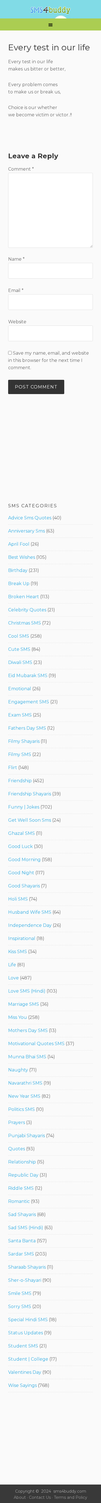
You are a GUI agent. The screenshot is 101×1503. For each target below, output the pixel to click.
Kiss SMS (17, 951)
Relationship (22, 1162)
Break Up (18, 583)
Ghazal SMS (21, 833)
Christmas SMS (24, 623)
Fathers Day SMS (27, 728)
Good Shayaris (24, 886)
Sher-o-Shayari (24, 1280)
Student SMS (23, 1346)
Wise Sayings (22, 1385)
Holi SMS (18, 899)
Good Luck (20, 846)
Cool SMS (18, 636)
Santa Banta (22, 1240)
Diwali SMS (20, 662)
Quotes (16, 1148)
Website (17, 321)
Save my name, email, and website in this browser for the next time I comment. (48, 360)
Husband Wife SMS (29, 912)
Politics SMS (21, 1109)
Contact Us (40, 1497)
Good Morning (24, 859)
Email (16, 290)
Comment (21, 169)
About (20, 1497)
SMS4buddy (50, 10)
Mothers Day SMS (28, 1030)
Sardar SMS (21, 1254)
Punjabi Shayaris (26, 1135)
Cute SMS (19, 649)
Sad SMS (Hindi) (25, 1227)
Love (13, 978)
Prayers (16, 1122)
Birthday (17, 570)
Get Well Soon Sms (29, 820)
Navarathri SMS (25, 1083)
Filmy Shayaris (24, 741)
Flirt (12, 767)
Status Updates (25, 1332)
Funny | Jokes (23, 807)
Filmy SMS (19, 754)
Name (16, 259)
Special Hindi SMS (28, 1319)
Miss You (17, 1017)
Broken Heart (23, 596)
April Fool (18, 544)
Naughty (18, 1070)
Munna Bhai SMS (27, 1056)
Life (12, 964)
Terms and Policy (70, 1497)
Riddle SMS (21, 1188)
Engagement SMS (28, 702)
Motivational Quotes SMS (36, 1043)
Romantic (19, 1201)
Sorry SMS (19, 1306)
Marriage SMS (23, 1004)
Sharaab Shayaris (27, 1267)
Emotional (19, 688)
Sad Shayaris (22, 1214)
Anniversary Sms (26, 531)
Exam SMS (20, 715)
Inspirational (21, 938)
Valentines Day (24, 1372)
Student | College (28, 1359)
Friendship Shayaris (29, 794)
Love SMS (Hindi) (26, 991)
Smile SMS (19, 1293)
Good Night (21, 872)
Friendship (20, 780)
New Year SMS (24, 1096)
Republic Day (23, 1175)
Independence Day (30, 925)
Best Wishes (21, 557)
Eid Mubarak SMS (27, 675)
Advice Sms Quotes (29, 517)
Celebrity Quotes (27, 609)
